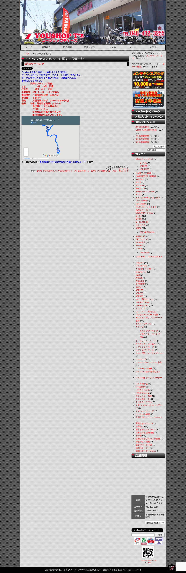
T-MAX (139, 248)
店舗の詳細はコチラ (155, 523)
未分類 (139, 435)
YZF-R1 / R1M (142, 302)
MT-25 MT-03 (142, 222)
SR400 (139, 245)
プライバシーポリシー (148, 560)
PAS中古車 (140, 242)
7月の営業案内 (142, 136)
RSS (149, 562)
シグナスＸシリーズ (145, 347)
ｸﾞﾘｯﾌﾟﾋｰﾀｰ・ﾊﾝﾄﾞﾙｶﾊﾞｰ (146, 344)
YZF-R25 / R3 (142, 305)
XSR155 (139, 290)
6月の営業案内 (142, 139)
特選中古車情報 (143, 442)
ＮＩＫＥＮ (141, 225)
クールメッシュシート (146, 341)
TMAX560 (144, 252)
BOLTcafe (140, 185)
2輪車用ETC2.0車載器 (146, 176)
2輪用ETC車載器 (143, 173)
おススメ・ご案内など (146, 311)
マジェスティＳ (143, 399)
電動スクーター (143, 448)
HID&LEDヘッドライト (146, 207)
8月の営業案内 (142, 127)
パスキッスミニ (143, 390)
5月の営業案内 (142, 142)
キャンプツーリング (149, 331)
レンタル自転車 (143, 414)
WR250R (140, 281)
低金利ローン (83, 171)
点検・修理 (89, 47)
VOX (138, 275)
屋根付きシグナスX (144, 423)
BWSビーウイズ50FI (145, 191)
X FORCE (140, 284)
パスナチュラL (142, 393)
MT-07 (139, 216)
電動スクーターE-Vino (146, 451)
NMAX (138, 228)
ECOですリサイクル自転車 (148, 197)
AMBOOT (140, 179)
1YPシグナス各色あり (47, 171)
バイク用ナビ (142, 384)
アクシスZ (140, 308)
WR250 (139, 278)
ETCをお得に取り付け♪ (146, 130)
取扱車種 (68, 47)
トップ (28, 47)
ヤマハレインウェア (145, 411)
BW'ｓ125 (140, 188)
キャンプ (140, 327)
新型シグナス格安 (99, 171)
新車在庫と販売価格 (145, 432)
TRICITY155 (141, 266)
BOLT (138, 182)
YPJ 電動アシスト (144, 299)
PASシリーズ (141, 239)
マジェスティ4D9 (144, 396)
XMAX (138, 287)
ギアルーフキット (144, 324)
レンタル (111, 47)
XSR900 (139, 296)
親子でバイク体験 (144, 445)
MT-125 (143, 163)
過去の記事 (159, 146)
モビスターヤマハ (144, 402)
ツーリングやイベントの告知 (149, 362)
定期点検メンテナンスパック (149, 417)
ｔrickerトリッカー (144, 269)
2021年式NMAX (147, 232)
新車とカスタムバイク (146, 429)
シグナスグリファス (145, 350)
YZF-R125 (144, 169)
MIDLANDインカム (144, 213)
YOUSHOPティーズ (67, 171)
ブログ (132, 47)
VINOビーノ (141, 272)
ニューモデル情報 (144, 368)
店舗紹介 (46, 47)
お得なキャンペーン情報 (147, 314)
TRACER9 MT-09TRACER (149, 256)
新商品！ (140, 426)
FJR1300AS (141, 204)
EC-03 (138, 194)
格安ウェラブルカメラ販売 (148, 438)
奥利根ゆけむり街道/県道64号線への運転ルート (63, 162)
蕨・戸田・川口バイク (118, 171)
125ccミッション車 (144, 159)
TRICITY (140, 263)
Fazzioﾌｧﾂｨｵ (141, 200)
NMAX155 (140, 236)
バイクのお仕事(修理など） (148, 371)
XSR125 (143, 166)
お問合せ (154, 47)
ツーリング (123, 169)
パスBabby (140, 387)
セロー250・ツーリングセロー (149, 353)
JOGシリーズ (142, 210)
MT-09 (139, 219)
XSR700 (139, 293)
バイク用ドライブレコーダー (149, 377)
